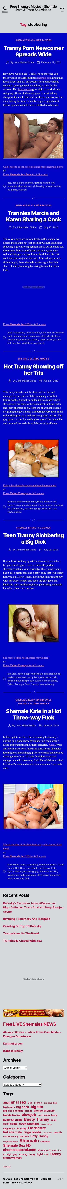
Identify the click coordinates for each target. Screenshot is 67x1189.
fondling (21, 1128)
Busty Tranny (36, 1119)
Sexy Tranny (39, 1136)
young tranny (47, 684)
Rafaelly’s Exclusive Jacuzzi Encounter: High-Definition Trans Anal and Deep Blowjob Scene (33, 907)
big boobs (9, 1107)
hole (43, 332)
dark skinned (26, 182)
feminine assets (48, 864)
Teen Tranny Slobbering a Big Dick (33, 538)
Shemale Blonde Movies (33, 358)
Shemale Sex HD (48, 871)
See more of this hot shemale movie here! (26, 658)
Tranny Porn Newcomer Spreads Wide (33, 51)
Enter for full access (25, 174)
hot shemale (25, 89)
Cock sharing (33, 332)
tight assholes (28, 875)
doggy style (9, 1128)
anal (6, 1102)
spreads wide (53, 186)
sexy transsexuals (10, 1142)
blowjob (29, 1114)
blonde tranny (11, 1115)
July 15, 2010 (51, 227)
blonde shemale (44, 1110)
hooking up (37, 673)
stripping (12, 189)
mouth (58, 1132)
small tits (56, 1150)
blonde (28, 1111)
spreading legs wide (35, 508)
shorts (48, 505)
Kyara (10, 871)
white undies (14, 511)
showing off (44, 1150)
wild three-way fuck (33, 343)
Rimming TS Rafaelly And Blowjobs (26, 918)
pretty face (33, 677)
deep (27, 673)
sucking (32, 1155)
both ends (13, 864)
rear (42, 677)
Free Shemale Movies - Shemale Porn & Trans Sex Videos (33, 8)
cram (22, 864)
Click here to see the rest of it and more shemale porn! (33, 167)
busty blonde (44, 501)
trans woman (12, 1158)
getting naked (42, 182)
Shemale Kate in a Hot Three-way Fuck (33, 714)
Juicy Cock (47, 1133)
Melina (18, 871)
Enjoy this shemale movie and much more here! (29, 485)
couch (43, 1124)
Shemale (29, 1140)
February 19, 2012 (51, 62)
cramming (32, 864)
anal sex (18, 1102)
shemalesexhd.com (19, 1150)
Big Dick (11, 673)
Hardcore (37, 1128)
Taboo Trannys (47, 339)
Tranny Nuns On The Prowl (21, 933)
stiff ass (52, 508)
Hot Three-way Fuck (26, 868)
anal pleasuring (15, 332)
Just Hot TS (6, 1166)
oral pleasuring (52, 673)
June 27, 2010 (50, 380)
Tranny (55, 1154)
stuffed (22, 189)
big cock (22, 1107)
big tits (37, 1106)
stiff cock (25, 339)
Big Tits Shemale (13, 1110)
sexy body (51, 677)
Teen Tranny (31, 684)
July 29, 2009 (50, 549)
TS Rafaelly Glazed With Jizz (22, 940)
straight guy (27, 680)
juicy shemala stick (26, 505)
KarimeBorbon (13, 1043)
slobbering (38, 186)
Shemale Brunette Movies (33, 527)
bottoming (44, 1115)
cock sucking (29, 1124)
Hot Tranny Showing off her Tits (33, 369)
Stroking (23, 1154)
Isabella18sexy (13, 1050)
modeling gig (30, 871)
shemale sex (44, 78)
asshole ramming (26, 501)
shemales (45, 1141)
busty (54, 1115)
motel (41, 505)
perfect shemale (16, 677)
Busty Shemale (13, 1119)
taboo (35, 339)
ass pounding (50, 1103)
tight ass (42, 1154)
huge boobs (33, 1132)
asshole (11, 501)
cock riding (10, 1123)
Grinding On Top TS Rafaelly (22, 926)
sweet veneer (42, 680)
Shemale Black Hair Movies (33, 40)
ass (9, 182)
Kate (51, 745)
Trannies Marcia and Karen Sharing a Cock (33, 216)
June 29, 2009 (51, 725)
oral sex (24, 1136)
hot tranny (44, 868)
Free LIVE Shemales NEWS (29, 1024)
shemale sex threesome (27, 336)
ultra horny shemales (48, 875)
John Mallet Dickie (24, 62)
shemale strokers (50, 336)
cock (15, 182)
